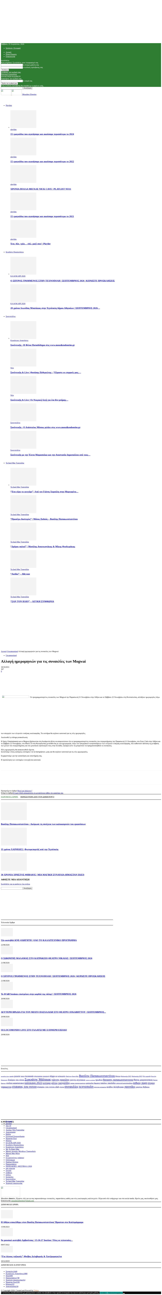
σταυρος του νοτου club (48, 1087)
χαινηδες (129, 1086)
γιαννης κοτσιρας (90, 1080)
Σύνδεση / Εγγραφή (13, 48)
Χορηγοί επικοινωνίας (14, 1183)
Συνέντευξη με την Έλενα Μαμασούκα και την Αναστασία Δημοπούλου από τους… (50, 455)
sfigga (52, 1076)
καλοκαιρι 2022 (33, 1082)
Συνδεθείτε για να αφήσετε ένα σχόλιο (15, 884)
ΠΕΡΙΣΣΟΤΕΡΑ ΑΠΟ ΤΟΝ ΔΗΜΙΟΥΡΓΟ (37, 797)
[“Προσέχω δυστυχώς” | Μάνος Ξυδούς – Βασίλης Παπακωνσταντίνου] (23, 512)
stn (56, 1076)
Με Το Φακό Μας (12, 1149)
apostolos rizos (5, 1076)
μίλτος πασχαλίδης (60, 1083)
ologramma (38, 1076)
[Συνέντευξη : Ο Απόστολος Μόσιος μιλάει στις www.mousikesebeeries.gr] (23, 421)
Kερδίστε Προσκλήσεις (15, 252)
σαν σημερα (10, 1168)
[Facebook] (5, 679)
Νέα (12, 368)
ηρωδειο (99, 1080)
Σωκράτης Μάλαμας (38, 1079)
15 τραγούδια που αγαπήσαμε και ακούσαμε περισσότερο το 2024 (42, 134)
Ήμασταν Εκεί (11, 1138)
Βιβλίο (8, 1134)
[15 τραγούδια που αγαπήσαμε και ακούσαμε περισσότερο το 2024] (23, 127)
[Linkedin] (40, 679)
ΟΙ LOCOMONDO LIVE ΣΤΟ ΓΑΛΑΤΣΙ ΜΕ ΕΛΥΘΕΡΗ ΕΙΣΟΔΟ (34, 1030)
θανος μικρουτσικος (143, 1079)
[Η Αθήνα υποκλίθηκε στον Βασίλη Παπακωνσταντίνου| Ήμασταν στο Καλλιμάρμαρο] (7, 1218)
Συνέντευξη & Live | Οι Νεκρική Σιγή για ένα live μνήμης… (39, 400)
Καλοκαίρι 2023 (137, 1076)
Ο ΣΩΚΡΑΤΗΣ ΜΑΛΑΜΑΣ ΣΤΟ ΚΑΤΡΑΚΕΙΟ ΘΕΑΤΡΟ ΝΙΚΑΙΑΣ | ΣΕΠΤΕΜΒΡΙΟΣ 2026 (46, 958)
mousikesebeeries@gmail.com (22, 1201)
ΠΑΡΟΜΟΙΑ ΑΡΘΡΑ (9, 797)
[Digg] (49, 679)
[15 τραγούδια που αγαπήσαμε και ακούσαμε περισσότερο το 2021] (23, 210)
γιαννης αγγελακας (77, 1080)
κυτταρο (47, 1083)
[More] (57, 679)
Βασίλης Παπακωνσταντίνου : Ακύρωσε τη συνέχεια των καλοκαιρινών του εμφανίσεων (43, 824)
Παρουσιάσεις (11, 1164)
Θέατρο (117, 1076)
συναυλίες (71, 1086)
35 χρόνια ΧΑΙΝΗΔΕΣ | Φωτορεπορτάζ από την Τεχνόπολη (29, 849)
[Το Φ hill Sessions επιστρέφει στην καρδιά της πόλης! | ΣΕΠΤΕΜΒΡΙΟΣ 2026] (7, 990)
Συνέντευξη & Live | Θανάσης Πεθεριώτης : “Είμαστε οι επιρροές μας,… (45, 372)
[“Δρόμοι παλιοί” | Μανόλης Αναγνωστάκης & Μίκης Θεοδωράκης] (23, 540)
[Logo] (6, 94)
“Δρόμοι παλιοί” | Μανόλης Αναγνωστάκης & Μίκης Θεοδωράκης (42, 546)
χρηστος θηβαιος (143, 1087)
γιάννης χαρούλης (60, 1079)
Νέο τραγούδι (147, 1076)
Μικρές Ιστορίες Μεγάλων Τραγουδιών (21, 1151)
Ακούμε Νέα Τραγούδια (15, 1130)
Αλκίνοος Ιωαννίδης (72, 1076)
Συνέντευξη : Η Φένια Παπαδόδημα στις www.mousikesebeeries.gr (42, 345)
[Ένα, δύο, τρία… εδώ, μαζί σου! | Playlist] (23, 237)
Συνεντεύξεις (11, 316)
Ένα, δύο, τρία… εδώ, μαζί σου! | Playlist (30, 243)
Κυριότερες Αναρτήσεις (19, 340)
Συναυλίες (9, 1177)
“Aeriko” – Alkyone (20, 574)
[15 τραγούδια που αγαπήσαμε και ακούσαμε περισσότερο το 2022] (23, 155)
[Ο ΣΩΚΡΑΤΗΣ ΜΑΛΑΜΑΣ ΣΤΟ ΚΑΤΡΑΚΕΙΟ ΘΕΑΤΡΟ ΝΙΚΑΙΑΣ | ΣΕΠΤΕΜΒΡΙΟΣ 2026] (7, 954)
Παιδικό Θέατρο (12, 1162)
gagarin (11, 1076)
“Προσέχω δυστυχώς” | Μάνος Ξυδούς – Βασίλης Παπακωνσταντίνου (44, 519)
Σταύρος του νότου (16, 1080)
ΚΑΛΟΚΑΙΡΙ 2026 (17, 276)
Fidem (36, 1290)
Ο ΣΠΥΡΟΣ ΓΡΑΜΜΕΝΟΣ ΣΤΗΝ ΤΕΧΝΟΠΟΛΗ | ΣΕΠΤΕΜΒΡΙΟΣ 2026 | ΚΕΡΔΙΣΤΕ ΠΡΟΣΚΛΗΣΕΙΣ (62, 280)
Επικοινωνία (10, 56)
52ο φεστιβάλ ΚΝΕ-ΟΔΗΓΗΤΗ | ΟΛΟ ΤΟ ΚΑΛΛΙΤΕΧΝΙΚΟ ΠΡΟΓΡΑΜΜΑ (39, 940)
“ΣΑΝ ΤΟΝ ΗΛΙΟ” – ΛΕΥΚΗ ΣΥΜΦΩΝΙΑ (32, 601)
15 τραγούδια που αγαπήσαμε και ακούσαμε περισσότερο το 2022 (42, 161)
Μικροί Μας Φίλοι (13, 1153)
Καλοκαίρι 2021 (126, 1076)
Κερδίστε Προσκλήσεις (15, 1145)
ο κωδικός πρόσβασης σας (33, 67)
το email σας (27, 81)
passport (46, 1076)
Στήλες (8, 1175)
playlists (13, 129)
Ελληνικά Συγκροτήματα (15, 1136)
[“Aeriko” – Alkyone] (23, 567)
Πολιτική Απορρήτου (9, 74)
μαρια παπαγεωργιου (77, 1083)
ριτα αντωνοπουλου (124, 1083)
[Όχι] (124, 1293)
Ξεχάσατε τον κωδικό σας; (11, 72)
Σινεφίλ (8, 1170)
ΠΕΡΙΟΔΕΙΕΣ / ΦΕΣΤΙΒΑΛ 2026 (19, 1166)
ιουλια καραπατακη (15, 1083)
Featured (9, 1121)
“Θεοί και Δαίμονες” (24, 791)
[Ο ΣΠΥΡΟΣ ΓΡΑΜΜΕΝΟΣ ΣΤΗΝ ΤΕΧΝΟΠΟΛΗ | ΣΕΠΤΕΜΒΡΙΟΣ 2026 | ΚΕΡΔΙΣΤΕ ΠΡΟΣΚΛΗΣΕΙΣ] (23, 274)
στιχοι (62, 1087)
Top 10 (8, 1126)
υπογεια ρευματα (100, 1087)
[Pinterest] (23, 679)
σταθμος (9, 1173)
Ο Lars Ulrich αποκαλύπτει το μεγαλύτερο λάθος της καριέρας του (38, 793)
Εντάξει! (103, 1293)
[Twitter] (14, 679)
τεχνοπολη (86, 1086)
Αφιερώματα (10, 1132)
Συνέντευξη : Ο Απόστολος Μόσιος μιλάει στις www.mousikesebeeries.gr (45, 427)
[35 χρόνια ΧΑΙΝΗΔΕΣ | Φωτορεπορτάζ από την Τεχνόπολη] (14, 845)
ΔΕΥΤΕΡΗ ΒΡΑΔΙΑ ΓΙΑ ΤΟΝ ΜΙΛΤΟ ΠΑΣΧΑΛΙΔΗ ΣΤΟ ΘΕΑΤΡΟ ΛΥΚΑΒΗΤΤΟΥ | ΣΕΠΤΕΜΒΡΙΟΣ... (53, 1012)
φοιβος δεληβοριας (115, 1087)
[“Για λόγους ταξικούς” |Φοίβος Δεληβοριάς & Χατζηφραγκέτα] (7, 1252)
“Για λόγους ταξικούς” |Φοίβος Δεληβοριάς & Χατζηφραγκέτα (31, 1256)
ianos (23, 1076)
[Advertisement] (81, 621)
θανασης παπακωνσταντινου (118, 1079)
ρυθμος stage (140, 1082)
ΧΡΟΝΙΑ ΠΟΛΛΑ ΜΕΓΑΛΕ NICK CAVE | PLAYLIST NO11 (40, 189)
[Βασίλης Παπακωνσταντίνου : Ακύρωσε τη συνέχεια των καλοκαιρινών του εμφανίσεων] (14, 819)
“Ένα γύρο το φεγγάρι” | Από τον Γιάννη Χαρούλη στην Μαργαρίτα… (44, 491)
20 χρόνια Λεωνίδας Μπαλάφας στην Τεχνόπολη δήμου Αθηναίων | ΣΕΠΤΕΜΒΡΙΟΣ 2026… (55, 308)
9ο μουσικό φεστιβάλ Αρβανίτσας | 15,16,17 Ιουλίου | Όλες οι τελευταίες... (37, 1240)
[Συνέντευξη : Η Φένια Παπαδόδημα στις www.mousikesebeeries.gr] (23, 338)
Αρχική (8, 52)
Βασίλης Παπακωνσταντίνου (97, 1076)
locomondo (29, 1076)
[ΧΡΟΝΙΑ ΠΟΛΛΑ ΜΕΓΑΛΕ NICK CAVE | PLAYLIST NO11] (23, 182)
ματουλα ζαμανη (93, 1083)
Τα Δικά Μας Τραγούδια (15, 463)
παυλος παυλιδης (108, 1083)
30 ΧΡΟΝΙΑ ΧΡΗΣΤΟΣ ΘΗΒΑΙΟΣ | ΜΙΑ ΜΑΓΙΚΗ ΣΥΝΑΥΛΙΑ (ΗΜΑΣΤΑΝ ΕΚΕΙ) (42, 874)
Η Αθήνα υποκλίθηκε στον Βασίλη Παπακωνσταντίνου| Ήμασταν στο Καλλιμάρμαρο (42, 1222)
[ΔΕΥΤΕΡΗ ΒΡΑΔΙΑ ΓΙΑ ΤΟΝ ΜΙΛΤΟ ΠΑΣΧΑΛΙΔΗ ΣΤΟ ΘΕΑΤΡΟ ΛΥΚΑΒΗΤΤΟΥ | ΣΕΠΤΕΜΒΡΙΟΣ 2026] (7, 1007)
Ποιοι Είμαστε (11, 54)
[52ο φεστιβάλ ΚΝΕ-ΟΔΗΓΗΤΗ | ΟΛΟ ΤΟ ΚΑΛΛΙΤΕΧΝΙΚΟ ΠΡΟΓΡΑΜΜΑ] (7, 936)
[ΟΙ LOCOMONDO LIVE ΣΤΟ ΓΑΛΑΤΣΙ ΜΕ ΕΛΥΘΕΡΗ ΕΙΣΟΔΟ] (7, 1025)
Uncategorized (12, 651)
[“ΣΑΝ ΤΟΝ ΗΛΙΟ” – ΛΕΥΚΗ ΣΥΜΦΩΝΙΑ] (23, 595)
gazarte (17, 1076)
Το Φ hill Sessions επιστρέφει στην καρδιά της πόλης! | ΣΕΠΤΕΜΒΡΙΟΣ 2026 (38, 994)
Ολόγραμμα (10, 1160)
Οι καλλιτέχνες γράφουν (15, 1158)
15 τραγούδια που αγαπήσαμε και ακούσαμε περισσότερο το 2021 (42, 216)
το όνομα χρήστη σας (31, 65)
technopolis (61, 1076)
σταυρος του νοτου (24, 1086)
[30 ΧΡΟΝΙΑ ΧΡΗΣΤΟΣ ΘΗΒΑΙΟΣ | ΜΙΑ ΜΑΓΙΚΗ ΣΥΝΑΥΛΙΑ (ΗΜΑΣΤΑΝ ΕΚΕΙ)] (14, 870)
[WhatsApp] (31, 679)
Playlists (9, 105)
